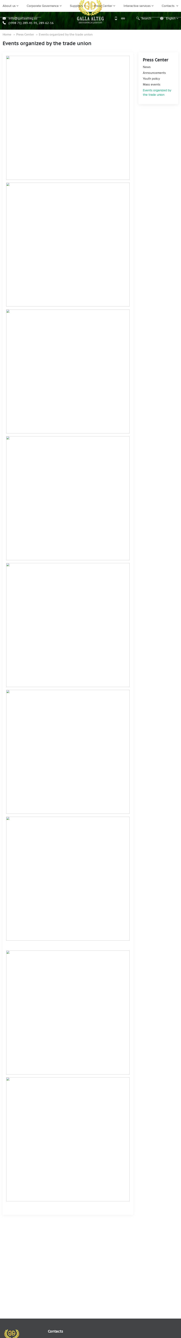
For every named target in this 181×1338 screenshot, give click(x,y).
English (171, 18)
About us (9, 6)
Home (7, 34)
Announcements (154, 73)
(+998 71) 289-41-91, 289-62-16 (31, 23)
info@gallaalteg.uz (22, 18)
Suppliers (76, 6)
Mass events (151, 84)
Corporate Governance (43, 6)
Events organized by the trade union (66, 34)
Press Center (103, 6)
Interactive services (137, 6)
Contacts (168, 6)
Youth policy (151, 79)
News (147, 67)
